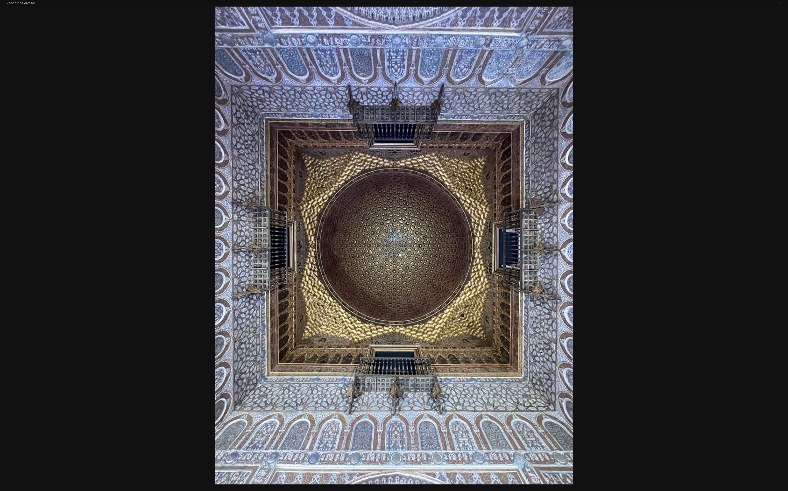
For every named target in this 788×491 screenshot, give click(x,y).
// (780, 3)
